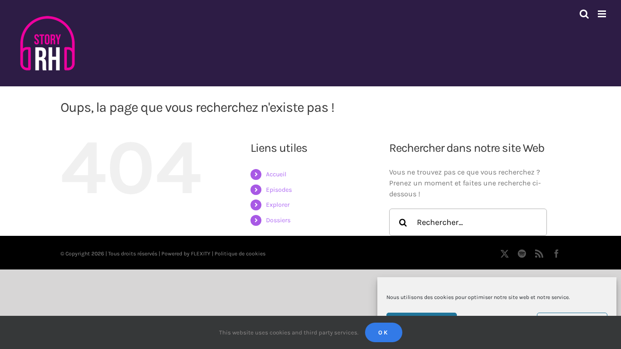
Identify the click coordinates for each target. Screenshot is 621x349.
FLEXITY (200, 253)
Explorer (278, 205)
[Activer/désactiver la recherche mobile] (584, 14)
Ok (383, 332)
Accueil (276, 174)
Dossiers (278, 220)
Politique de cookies (240, 253)
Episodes (279, 190)
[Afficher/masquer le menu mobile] (602, 14)
